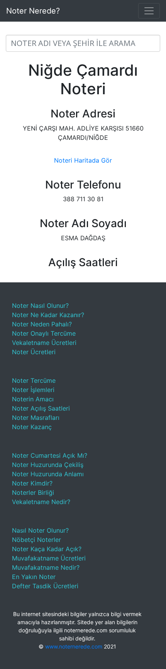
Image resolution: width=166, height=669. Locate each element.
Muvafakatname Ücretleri (49, 558)
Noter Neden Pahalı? (42, 324)
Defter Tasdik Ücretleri (45, 586)
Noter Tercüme (34, 380)
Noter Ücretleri (34, 352)
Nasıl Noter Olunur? (40, 530)
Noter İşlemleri (33, 390)
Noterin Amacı (33, 399)
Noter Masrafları (35, 417)
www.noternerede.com (73, 646)
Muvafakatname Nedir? (46, 567)
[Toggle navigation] (149, 11)
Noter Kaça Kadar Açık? (46, 549)
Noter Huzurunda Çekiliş (47, 465)
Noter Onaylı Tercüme (44, 333)
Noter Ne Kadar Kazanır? (48, 315)
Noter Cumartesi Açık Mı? (49, 455)
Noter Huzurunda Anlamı (48, 474)
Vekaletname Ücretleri (44, 342)
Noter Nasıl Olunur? (40, 305)
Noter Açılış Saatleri (41, 408)
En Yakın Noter (34, 577)
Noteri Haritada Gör (83, 160)
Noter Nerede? (33, 10)
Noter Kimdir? (32, 483)
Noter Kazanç (32, 427)
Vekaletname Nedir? (41, 502)
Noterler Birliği (33, 492)
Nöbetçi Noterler (36, 539)
